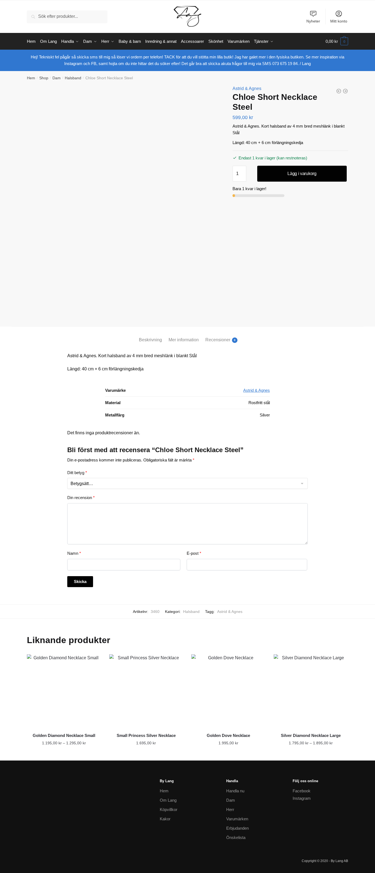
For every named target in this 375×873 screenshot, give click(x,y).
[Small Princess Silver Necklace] (146, 691)
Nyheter (313, 21)
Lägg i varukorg (302, 173)
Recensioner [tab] (217, 339)
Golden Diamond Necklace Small (64, 735)
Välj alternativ (64, 754)
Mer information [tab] (184, 339)
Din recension (81, 497)
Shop (43, 78)
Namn (74, 553)
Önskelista (235, 837)
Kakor (165, 818)
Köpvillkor (168, 809)
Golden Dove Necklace (228, 735)
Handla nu (235, 790)
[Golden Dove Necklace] (228, 691)
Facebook (301, 790)
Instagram (302, 798)
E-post (194, 553)
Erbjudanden (237, 828)
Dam (56, 78)
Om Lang (168, 800)
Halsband (73, 78)
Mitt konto (338, 21)
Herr (230, 809)
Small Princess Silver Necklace (146, 735)
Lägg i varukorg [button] (228, 754)
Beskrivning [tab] (150, 339)
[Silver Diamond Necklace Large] (311, 691)
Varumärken (237, 818)
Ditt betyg (77, 472)
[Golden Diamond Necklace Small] (64, 691)
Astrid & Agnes (247, 88)
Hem (31, 78)
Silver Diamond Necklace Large (311, 735)
